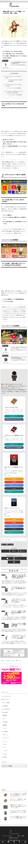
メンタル (5, 753)
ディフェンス (6, 737)
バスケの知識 (4, 712)
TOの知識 (5, 721)
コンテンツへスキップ (5, 0)
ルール (4, 718)
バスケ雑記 (3, 757)
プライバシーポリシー (7, 835)
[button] (25, 540)
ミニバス (5, 728)
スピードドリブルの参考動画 (14, 88)
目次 (13, 73)
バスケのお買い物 (5, 709)
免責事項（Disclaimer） (14, 837)
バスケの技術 (10, 544)
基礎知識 (5, 715)
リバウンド (5, 750)
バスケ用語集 (4, 705)
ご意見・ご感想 (20, 835)
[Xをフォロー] (20, 558)
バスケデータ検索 (5, 702)
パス (4, 747)
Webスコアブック (5, 699)
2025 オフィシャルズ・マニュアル (11, 508)
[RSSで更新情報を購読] (14, 562)
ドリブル (22, 41)
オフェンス (5, 734)
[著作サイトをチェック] (7, 558)
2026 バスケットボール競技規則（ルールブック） (13, 468)
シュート (5, 741)
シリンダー (16, 152)
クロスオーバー (16, 309)
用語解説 (5, 725)
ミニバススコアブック (6, 696)
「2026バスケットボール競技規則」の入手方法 (14, 436)
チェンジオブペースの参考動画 (15, 94)
